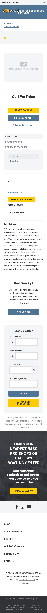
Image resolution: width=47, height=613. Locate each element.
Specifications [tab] (14, 142)
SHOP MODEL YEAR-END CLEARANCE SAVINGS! (23, 12)
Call (43, 3)
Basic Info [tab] (11, 136)
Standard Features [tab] (16, 147)
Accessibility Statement (15, 610)
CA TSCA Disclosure (34, 610)
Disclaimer (32, 605)
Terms (8, 605)
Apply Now (23, 312)
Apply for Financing (23, 403)
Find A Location (23, 491)
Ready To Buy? (23, 110)
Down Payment (15, 353)
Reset (23, 393)
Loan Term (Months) (18, 378)
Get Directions (15, 193)
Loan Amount (15, 339)
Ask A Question (23, 118)
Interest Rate (22, 367)
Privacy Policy (20, 605)
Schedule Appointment (23, 125)
